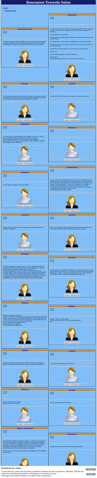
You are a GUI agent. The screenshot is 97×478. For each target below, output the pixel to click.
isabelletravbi (72, 167)
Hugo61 (72, 351)
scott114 (72, 84)
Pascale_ (25, 84)
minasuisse (72, 434)
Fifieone (25, 303)
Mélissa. (72, 306)
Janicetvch (72, 15)
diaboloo (25, 389)
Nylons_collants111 (25, 428)
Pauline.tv (72, 127)
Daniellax (25, 254)
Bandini (72, 215)
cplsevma (25, 215)
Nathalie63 (25, 124)
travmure (72, 257)
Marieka (25, 350)
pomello (72, 390)
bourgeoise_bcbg (25, 29)
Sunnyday (25, 172)
